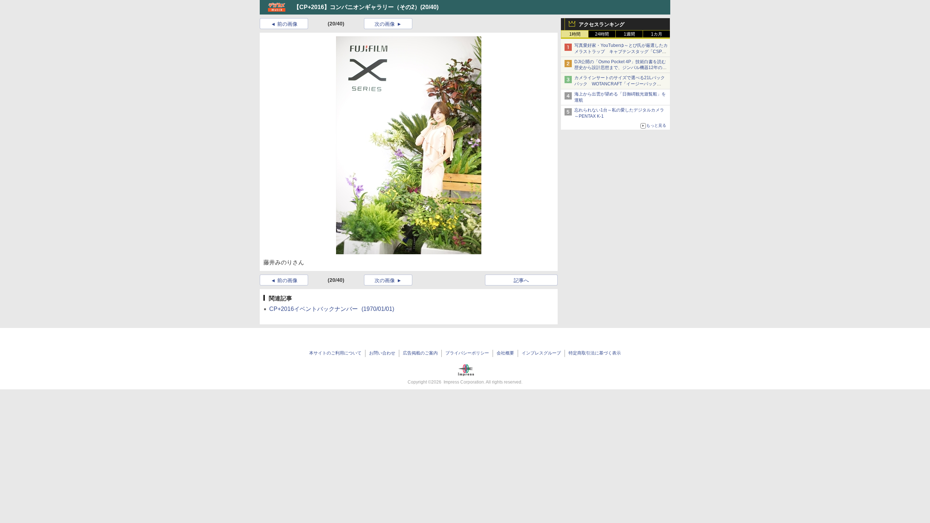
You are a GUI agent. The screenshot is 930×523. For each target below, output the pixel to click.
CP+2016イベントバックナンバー (331, 309)
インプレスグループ (541, 353)
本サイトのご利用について (335, 353)
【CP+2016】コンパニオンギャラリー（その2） (357, 7)
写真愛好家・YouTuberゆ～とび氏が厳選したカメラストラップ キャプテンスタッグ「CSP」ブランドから (621, 51)
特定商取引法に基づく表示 (595, 353)
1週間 (629, 34)
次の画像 (385, 24)
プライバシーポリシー (467, 353)
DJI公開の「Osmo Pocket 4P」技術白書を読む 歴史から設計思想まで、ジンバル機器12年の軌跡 (622, 68)
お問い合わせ (382, 353)
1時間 (575, 34)
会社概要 (505, 353)
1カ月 (656, 34)
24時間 (602, 34)
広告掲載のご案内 (420, 353)
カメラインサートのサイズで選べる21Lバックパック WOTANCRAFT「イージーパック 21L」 (619, 84)
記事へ (521, 280)
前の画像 (287, 24)
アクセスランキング (601, 24)
